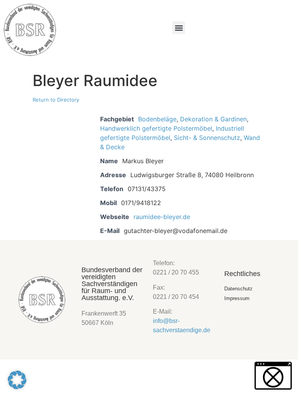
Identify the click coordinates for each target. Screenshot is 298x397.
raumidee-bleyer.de (161, 217)
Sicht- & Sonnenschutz (207, 138)
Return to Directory (56, 100)
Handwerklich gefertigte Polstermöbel (156, 128)
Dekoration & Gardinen (213, 119)
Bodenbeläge (157, 119)
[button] (178, 27)
